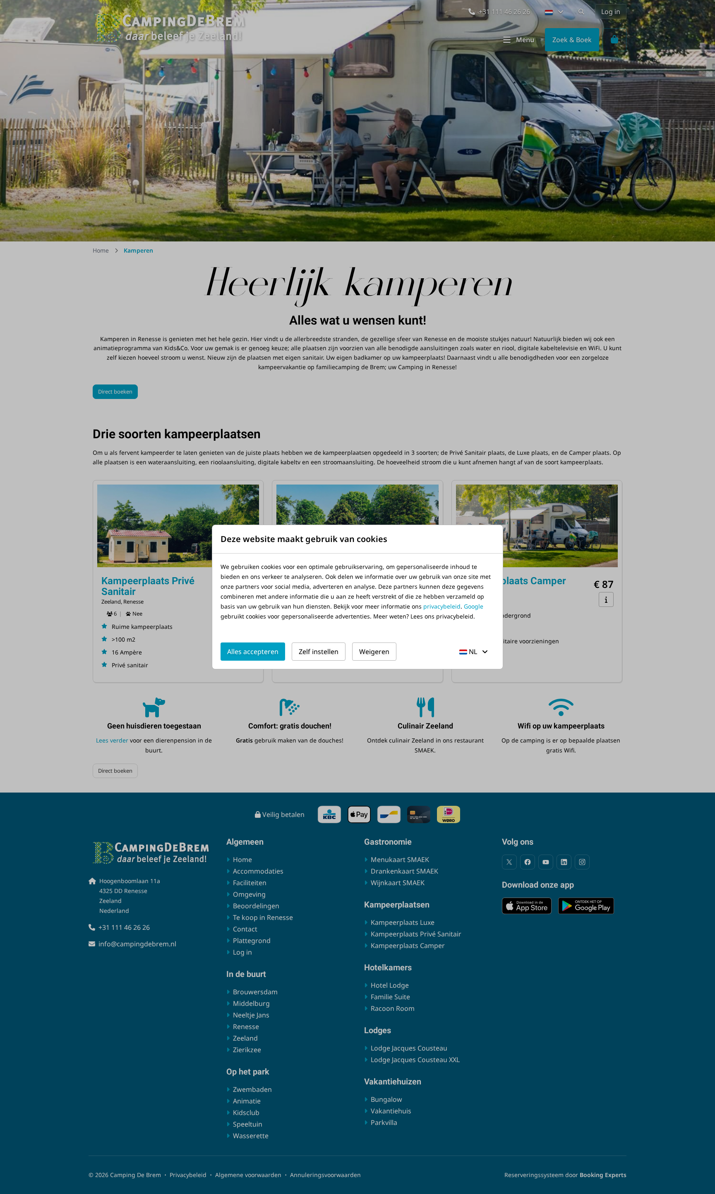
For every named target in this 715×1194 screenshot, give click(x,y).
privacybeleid (442, 606)
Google (473, 606)
